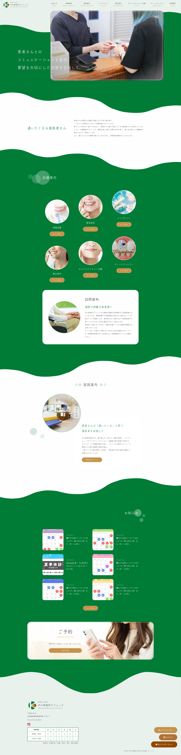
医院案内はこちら (92, 460)
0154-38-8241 (167, 730)
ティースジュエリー (158, 4)
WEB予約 (65, 650)
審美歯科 (87, 4)
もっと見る (57, 234)
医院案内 (173, 4)
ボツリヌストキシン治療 (137, 4)
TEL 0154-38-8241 (34, 720)
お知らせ (54, 4)
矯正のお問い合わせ (165, 744)
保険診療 (68, 4)
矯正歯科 (118, 4)
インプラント (103, 4)
